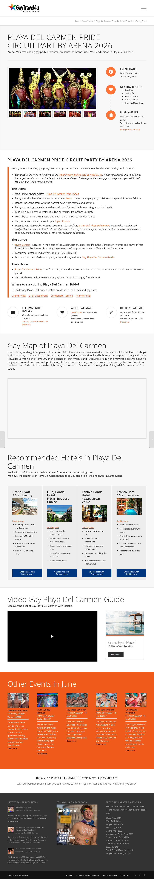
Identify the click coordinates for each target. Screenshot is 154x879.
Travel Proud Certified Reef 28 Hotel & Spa (80, 174)
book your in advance (130, 129)
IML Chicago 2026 (113, 827)
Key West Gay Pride (76, 709)
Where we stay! (81, 308)
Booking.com (18, 521)
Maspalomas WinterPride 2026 (119, 834)
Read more (12, 748)
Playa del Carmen (103, 21)
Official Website (132, 308)
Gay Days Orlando (105, 709)
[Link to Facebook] (139, 875)
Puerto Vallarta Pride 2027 (117, 843)
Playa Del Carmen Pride (28, 269)
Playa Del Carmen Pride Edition (62, 194)
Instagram (124, 321)
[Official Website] (111, 312)
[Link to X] (135, 875)
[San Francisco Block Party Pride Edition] (151, 439)
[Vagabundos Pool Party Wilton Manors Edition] (2, 439)
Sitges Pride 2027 (113, 818)
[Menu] (142, 8)
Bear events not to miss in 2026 (28, 849)
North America (87, 21)
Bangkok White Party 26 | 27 (118, 853)
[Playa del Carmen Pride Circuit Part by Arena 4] (89, 114)
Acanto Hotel (83, 295)
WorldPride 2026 (113, 821)
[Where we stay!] (62, 312)
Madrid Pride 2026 (114, 830)
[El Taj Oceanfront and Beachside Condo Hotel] (59, 513)
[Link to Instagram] (144, 875)
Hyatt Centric (62, 221)
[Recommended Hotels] (13, 312)
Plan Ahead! (129, 112)
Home (77, 21)
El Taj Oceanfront (38, 295)
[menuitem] (142, 8)
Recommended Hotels (32, 309)
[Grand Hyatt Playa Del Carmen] (125, 635)
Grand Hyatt (19, 295)
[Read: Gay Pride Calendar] (11, 809)
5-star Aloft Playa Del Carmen (94, 225)
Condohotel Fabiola (62, 295)
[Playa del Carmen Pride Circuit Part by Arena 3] (30, 114)
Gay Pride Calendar (23, 807)
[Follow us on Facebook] (77, 844)
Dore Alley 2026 (112, 847)
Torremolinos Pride (17, 710)
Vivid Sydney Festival (43, 711)
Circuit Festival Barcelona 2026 (119, 850)
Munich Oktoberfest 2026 (117, 840)
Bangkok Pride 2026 (114, 824)
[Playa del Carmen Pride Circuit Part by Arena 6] (60, 114)
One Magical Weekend (131, 711)
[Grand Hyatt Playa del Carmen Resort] (24, 506)
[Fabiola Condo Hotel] (94, 513)
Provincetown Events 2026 (117, 837)
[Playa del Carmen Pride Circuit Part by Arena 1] (52, 88)
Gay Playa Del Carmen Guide (98, 257)
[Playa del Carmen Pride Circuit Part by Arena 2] (74, 114)
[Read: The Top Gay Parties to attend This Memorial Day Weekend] (11, 829)
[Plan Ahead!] (111, 115)
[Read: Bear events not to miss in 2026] (11, 851)
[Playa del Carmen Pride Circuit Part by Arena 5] (44, 114)
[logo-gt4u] (28, 8)
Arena (69, 198)
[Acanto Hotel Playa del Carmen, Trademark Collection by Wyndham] (129, 506)
